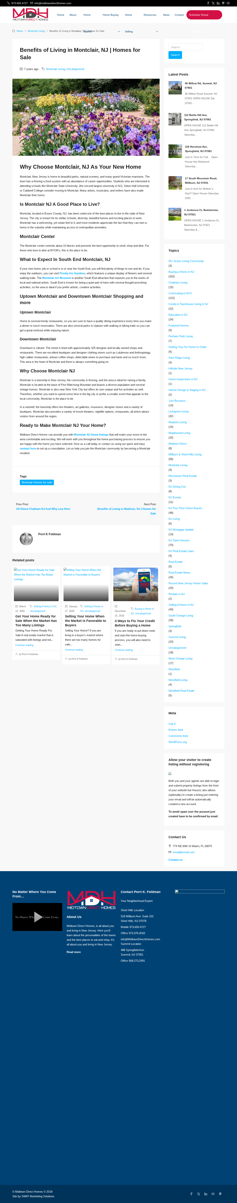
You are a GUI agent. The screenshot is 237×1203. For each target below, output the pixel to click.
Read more (74, 952)
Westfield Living (177, 680)
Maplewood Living (179, 432)
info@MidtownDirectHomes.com (140, 939)
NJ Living (174, 518)
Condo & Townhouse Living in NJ (188, 304)
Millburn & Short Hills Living (184, 454)
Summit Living (177, 637)
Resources (150, 14)
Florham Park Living (180, 336)
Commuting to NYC (180, 293)
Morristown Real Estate (182, 475)
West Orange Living (180, 658)
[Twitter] (199, 1194)
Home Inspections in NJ (183, 379)
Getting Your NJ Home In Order (187, 347)
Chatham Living (177, 282)
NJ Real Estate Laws (181, 551)
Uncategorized (75, 69)
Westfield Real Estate (181, 690)
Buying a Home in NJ (181, 271)
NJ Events (174, 497)
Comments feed (178, 735)
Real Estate (175, 561)
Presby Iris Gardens (72, 273)
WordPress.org (177, 742)
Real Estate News (179, 572)
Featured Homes (178, 325)
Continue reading (24, 645)
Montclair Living (36, 31)
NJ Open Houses (179, 540)
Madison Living (177, 422)
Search (175, 54)
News (166, 14)
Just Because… (178, 400)
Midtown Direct (177, 443)
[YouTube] (214, 1194)
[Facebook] (192, 1194)
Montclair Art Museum (56, 277)
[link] (175, 87)
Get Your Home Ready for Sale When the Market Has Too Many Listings (36, 620)
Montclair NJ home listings (91, 434)
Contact (179, 14)
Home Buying (110, 14)
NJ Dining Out (177, 486)
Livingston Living (178, 411)
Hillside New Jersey (180, 368)
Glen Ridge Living (179, 357)
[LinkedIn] (206, 1194)
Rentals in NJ (176, 594)
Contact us (175, 859)
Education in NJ (178, 314)
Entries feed (175, 729)
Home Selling (129, 23)
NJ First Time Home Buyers (185, 508)
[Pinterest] (221, 1194)
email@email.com (184, 852)
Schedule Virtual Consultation (198, 23)
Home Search (88, 23)
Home (60, 14)
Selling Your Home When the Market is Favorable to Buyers (85, 620)
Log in (172, 723)
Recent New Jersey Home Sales (188, 583)
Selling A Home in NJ (45, 606)
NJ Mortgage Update (181, 529)
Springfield (174, 626)
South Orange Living (180, 615)
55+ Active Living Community (186, 261)
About (72, 14)
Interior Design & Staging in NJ (187, 389)
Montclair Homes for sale (37, 482)
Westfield (174, 669)
